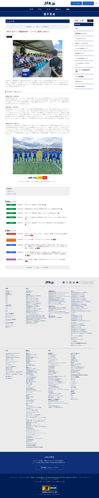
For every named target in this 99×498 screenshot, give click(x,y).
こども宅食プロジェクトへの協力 (54, 393)
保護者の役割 (28, 423)
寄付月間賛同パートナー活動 (53, 397)
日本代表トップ (9, 291)
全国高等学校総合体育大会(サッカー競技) (56, 299)
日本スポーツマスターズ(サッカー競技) (33, 309)
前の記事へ (29, 26)
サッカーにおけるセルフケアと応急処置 (33, 407)
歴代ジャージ (8, 327)
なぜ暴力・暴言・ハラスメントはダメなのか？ (35, 421)
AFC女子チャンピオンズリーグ (77, 309)
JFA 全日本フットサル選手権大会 (77, 324)
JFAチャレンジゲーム (10, 359)
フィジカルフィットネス (30, 387)
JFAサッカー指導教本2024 (31, 377)
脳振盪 (27, 395)
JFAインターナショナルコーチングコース (34, 390)
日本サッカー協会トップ (75, 353)
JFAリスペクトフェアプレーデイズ (32, 430)
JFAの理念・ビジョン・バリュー (49, 467)
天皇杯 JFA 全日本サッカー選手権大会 (33, 295)
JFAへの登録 (76, 3)
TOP (76, 28)
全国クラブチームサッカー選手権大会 (33, 303)
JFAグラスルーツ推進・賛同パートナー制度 (14, 374)
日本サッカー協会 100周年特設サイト (78, 367)
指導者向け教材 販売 (30, 379)
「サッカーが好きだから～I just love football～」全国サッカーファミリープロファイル (15, 372)
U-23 (6, 295)
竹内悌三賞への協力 (52, 385)
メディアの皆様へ (47, 481)
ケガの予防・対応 (29, 406)
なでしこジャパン (9, 306)
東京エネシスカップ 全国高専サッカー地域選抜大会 (36, 320)
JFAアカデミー (11, 191)
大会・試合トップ (29, 291)
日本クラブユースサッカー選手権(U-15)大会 (56, 311)
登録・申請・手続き (74, 361)
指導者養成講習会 (29, 373)
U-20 (6, 307)
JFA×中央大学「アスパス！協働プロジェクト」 (57, 382)
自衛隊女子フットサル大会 (76, 326)
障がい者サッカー (9, 369)
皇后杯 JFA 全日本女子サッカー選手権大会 (79, 292)
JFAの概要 (73, 356)
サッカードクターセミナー (31, 399)
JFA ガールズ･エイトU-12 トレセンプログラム (57, 362)
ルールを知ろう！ (74, 341)
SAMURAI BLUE (9, 294)
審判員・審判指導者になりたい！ (32, 357)
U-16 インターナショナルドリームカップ (56, 304)
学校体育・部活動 (9, 367)
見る (40, 9)
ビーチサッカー (9, 320)
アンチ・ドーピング (30, 402)
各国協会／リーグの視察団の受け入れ (55, 407)
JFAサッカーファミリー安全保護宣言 (55, 381)
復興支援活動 (50, 392)
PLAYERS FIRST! (80, 86)
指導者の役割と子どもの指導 (31, 422)
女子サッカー (73, 379)
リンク (72, 397)
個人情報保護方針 (40, 477)
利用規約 (32, 477)
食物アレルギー (29, 403)
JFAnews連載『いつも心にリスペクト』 (33, 425)
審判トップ (28, 353)
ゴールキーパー (29, 385)
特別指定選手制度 (51, 366)
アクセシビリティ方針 (24, 477)
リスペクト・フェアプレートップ (32, 412)
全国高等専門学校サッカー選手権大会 (33, 319)
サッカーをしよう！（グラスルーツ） (13, 353)
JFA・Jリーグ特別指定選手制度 (82, 70)
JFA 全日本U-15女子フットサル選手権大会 (79, 331)
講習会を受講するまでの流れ (31, 372)
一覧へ (37, 26)
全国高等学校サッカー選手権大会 (54, 297)
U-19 (6, 298)
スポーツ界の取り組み (30, 429)
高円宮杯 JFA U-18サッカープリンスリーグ (56, 295)
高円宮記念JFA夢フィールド (53, 371)
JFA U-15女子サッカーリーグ (76, 303)
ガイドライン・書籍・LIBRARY (32, 410)
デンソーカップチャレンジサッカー (33, 314)
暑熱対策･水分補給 (29, 396)
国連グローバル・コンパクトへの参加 (55, 396)
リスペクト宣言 (29, 413)
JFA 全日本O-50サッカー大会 (76, 316)
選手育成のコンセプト (81, 33)
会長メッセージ (74, 354)
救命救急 (27, 398)
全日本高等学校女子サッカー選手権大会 (78, 304)
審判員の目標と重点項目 (30, 365)
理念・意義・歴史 (29, 380)
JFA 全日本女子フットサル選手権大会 (78, 325)
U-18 (6, 299)
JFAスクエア (8, 363)
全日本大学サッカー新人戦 (31, 312)
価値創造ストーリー (74, 365)
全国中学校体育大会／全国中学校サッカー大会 (57, 309)
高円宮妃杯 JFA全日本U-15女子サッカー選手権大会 (81, 301)
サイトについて (13, 477)
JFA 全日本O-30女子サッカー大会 (77, 293)
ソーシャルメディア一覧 (86, 282)
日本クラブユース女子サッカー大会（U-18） (79, 308)
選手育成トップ (51, 353)
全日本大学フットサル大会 (76, 328)
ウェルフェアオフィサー (30, 431)
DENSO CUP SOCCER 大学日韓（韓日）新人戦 (35, 316)
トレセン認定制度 (51, 356)
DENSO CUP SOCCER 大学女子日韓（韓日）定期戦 (36, 318)
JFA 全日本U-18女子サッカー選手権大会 (78, 299)
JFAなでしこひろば (9, 358)
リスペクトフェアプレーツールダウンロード (34, 438)
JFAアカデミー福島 (12, 193)
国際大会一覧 (28, 292)
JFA (49, 351)
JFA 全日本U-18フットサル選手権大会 (78, 329)
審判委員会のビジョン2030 (31, 354)
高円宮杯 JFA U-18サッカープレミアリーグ (56, 293)
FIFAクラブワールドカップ (31, 323)
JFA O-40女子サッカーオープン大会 (78, 295)
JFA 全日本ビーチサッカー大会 (77, 339)
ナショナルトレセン (80, 38)
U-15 (6, 303)
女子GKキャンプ (79, 53)
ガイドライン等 (29, 392)
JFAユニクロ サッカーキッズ (11, 356)
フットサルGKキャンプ (81, 58)
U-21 (6, 297)
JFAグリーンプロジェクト (53, 377)
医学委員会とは (29, 408)
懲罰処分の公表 (29, 441)
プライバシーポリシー (84, 477)
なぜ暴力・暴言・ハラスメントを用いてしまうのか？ (36, 420)
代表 (31, 9)
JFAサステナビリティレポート (54, 394)
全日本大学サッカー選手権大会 (32, 310)
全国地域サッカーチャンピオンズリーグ (33, 302)
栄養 (27, 404)
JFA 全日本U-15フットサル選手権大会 (78, 330)
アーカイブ (37, 481)
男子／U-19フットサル (10, 316)
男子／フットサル (9, 314)
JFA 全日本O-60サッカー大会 (76, 318)
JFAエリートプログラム (81, 43)
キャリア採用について (58, 481)
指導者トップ (28, 367)
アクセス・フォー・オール (76, 369)
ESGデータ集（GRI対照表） (76, 363)
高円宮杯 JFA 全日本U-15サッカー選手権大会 (57, 307)
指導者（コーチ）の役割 (30, 368)
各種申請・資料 (29, 383)
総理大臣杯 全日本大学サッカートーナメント (34, 311)
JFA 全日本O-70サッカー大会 (76, 319)
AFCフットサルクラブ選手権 (76, 335)
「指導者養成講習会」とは (31, 371)
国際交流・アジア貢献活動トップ (54, 399)
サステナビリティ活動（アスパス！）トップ (56, 376)
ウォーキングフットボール (11, 362)
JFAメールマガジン (74, 399)
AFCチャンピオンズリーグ (31, 297)
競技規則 (27, 362)
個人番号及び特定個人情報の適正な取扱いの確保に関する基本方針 (61, 477)
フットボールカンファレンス (31, 376)
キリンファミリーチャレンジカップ (12, 361)
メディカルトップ (29, 394)
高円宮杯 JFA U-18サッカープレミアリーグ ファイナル (59, 292)
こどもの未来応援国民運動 (53, 386)
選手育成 (49, 14)
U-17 (6, 300)
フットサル (73, 381)
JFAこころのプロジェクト (53, 384)
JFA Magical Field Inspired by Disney (12, 357)
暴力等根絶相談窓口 (30, 439)
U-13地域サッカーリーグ (53, 310)
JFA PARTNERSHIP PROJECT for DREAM (34, 447)
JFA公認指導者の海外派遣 (31, 389)
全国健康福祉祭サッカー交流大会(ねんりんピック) (80, 320)
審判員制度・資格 (29, 358)
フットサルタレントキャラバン (82, 64)
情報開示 (72, 362)
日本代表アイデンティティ (11, 326)
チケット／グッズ (74, 389)
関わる (58, 9)
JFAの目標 (73, 357)
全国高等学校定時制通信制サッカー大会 (56, 300)
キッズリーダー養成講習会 (11, 366)
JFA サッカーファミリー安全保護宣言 (33, 414)
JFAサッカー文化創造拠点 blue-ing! (78, 343)
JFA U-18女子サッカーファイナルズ (78, 297)
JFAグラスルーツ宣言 (10, 354)
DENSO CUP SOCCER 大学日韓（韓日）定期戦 (35, 315)
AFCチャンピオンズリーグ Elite (32, 298)
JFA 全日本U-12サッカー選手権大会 (55, 317)
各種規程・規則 (74, 360)
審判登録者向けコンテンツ (31, 361)
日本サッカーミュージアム (76, 345)
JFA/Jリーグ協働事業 (52, 373)
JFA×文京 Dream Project (75, 370)
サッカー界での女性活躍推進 (53, 380)
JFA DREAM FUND (74, 371)
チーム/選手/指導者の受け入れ (54, 406)
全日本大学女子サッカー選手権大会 (78, 296)
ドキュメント (73, 385)
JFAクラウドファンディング (31, 443)
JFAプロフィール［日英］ (76, 373)
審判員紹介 (28, 360)
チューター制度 (29, 384)
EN (96, 3)
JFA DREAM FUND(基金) (31, 445)
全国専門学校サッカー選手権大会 (32, 322)
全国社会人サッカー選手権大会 (32, 305)
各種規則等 (73, 393)
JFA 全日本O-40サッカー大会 (76, 315)
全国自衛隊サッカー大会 (30, 307)
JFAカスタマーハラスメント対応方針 (49, 478)
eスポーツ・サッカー (10, 324)
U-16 (6, 301)
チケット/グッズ (88, 3)
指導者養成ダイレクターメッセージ (33, 369)
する (49, 9)
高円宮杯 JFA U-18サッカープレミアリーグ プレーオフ (59, 296)
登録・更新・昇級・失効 (30, 381)
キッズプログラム (9, 365)
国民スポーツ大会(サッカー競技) (32, 301)
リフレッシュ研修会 (30, 375)
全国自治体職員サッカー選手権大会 (33, 306)
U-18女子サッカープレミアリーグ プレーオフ (79, 300)
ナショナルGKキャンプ (81, 48)
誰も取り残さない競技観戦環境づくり (55, 378)
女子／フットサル (9, 317)
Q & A (72, 395)
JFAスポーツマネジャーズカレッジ (55, 388)
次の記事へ (45, 26)
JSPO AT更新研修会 (30, 400)
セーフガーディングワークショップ (33, 435)
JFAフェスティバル (9, 370)
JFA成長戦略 (73, 358)
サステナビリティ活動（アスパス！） (78, 366)
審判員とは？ (28, 356)
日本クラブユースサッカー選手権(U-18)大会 (56, 301)
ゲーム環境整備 (79, 76)
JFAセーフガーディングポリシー (32, 416)
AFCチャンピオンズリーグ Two (32, 299)
